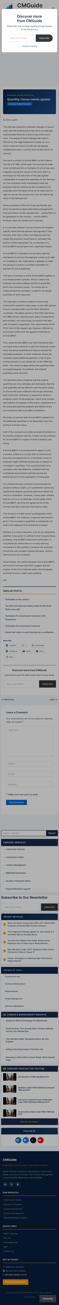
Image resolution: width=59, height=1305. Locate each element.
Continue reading (29, 46)
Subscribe (44, 38)
